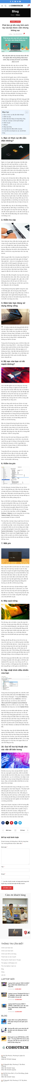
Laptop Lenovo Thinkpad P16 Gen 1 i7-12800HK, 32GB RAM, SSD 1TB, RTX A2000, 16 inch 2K (18, 995)
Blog (2, 969)
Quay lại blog (15, 830)
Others (18, 15)
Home (12, 15)
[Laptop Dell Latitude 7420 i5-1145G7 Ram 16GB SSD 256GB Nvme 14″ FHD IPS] (4, 986)
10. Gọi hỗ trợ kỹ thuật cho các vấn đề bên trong (14, 132)
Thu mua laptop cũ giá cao (8, 966)
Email (3, 874)
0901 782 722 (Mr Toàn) (8, 1068)
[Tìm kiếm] (5, 5)
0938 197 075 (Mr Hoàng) (8, 1059)
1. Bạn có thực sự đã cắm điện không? (13, 114)
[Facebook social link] (10, 1)
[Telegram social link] (20, 1)
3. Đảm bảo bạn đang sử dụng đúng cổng (13, 118)
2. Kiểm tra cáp (6, 116)
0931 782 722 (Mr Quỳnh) (8, 1069)
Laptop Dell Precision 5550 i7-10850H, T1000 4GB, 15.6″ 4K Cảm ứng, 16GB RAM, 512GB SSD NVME (18, 1006)
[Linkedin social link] (17, 1)
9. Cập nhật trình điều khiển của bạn (12, 129)
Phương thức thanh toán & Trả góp (11, 960)
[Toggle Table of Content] (26, 112)
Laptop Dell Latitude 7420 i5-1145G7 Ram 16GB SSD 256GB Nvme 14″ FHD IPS (18, 984)
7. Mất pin (5, 124)
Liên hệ (3, 975)
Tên (2, 867)
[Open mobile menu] (2, 5)
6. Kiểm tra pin (6, 122)
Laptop (18, 21)
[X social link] (12, 1)
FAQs (3, 972)
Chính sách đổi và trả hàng (8, 954)
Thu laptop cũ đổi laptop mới (9, 963)
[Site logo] (15, 5)
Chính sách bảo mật (7, 947)
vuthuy (10, 34)
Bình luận (4, 847)
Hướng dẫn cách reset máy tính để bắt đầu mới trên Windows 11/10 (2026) (18, 1030)
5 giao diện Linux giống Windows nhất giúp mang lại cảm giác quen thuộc (18, 1021)
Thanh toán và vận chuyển (8, 957)
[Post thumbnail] (3, 1022)
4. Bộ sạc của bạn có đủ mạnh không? (13, 120)
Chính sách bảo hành (7, 950)
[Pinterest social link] (15, 1)
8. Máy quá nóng (7, 126)
